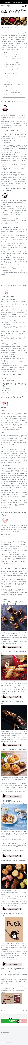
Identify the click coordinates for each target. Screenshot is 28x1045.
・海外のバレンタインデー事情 (11, 62)
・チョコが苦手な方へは (10, 82)
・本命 (6, 75)
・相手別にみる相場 (9, 66)
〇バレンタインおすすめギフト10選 (12, 92)
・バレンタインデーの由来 (10, 56)
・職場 (6, 77)
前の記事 (5, 1010)
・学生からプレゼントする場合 (11, 68)
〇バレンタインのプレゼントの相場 (12, 64)
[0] (25, 6)
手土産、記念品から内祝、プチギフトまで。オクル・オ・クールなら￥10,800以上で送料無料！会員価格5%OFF (14, 2)
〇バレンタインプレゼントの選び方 (12, 73)
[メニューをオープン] (2, 5)
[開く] (20, 6)
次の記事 (23, 1010)
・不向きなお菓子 (8, 88)
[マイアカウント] (23, 6)
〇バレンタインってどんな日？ (11, 54)
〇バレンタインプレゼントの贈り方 (11, 90)
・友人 (6, 79)
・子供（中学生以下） (9, 81)
